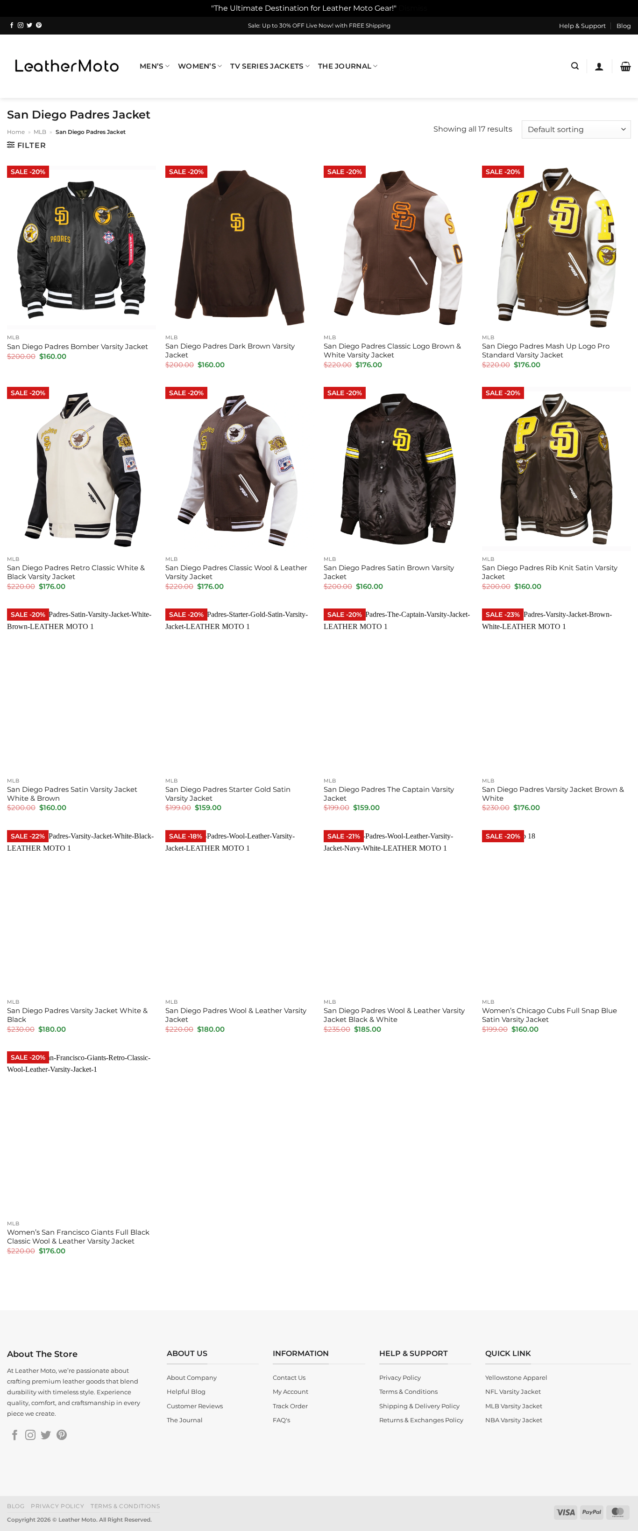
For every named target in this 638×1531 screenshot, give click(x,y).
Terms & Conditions (125, 1506)
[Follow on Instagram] (20, 25)
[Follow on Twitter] (29, 25)
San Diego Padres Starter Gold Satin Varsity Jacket (228, 794)
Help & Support (582, 25)
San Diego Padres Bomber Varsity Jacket (77, 347)
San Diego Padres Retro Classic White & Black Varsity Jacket (76, 572)
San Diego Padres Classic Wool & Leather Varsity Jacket (236, 572)
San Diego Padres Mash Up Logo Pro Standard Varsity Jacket (546, 350)
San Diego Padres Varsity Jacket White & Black (77, 1015)
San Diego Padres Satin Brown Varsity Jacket (389, 572)
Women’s (197, 66)
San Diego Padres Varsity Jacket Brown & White (553, 794)
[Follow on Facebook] (11, 25)
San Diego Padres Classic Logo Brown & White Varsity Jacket (392, 350)
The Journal (344, 66)
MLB (40, 131)
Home (16, 131)
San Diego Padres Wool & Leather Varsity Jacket (235, 1015)
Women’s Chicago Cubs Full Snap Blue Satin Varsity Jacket (549, 1015)
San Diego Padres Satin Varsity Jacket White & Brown (72, 794)
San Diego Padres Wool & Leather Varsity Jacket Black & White (394, 1015)
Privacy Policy (58, 1506)
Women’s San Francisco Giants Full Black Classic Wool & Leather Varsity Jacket (78, 1236)
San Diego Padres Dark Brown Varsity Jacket (230, 350)
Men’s (151, 66)
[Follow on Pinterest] (39, 25)
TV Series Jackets (266, 66)
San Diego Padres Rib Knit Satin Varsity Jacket (549, 572)
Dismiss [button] (412, 8)
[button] (575, 66)
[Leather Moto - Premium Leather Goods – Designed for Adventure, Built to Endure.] (66, 66)
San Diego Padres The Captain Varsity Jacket (389, 794)
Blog (624, 25)
